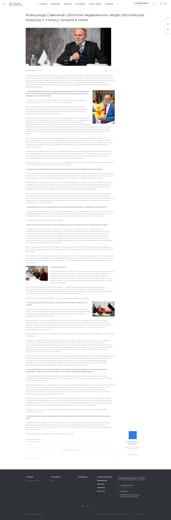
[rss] (110, 70)
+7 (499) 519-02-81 (141, 3)
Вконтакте (83, 506)
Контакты (101, 491)
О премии (29, 477)
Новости (100, 484)
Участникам (55, 477)
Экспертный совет (104, 477)
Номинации (82, 477)
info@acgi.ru (124, 491)
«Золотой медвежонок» (34, 87)
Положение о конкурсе (33, 480)
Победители (102, 480)
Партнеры (101, 487)
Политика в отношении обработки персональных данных (112, 514)
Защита (52, 480)
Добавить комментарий (70, 450)
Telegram (88, 506)
